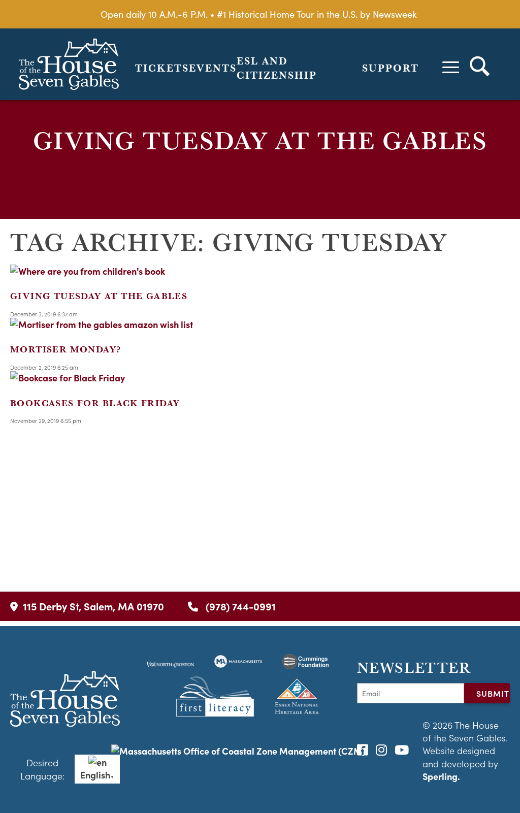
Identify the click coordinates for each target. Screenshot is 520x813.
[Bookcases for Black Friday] (67, 377)
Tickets (162, 68)
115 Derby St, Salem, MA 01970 (93, 606)
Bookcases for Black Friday (95, 403)
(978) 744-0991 (239, 606)
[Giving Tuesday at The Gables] (87, 271)
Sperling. (441, 776)
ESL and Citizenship (277, 68)
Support (390, 68)
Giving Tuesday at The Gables (98, 295)
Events (213, 68)
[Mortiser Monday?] (101, 324)
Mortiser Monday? (65, 349)
